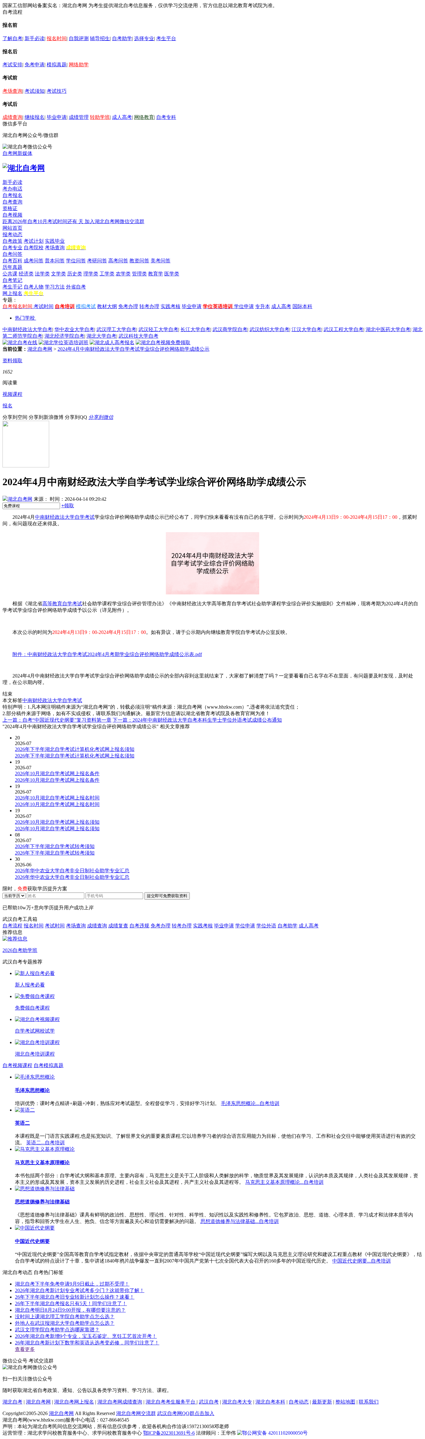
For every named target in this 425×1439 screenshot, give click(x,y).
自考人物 (34, 286)
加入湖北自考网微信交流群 (114, 221)
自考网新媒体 (17, 153)
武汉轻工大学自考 (158, 329)
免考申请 (34, 64)
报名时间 (57, 38)
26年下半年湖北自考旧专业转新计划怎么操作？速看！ (74, 1297)
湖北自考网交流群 (136, 1413)
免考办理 (128, 306)
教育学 (155, 273)
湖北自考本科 (270, 1401)
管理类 (139, 273)
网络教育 (144, 117)
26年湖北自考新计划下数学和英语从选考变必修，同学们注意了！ (87, 1342)
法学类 (42, 273)
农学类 (123, 273)
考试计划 (34, 241)
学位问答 (76, 260)
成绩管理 (79, 117)
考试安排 (12, 64)
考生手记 (12, 286)
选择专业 (144, 38)
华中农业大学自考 (74, 329)
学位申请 (244, 306)
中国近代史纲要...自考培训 (361, 1260)
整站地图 (345, 1401)
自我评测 (79, 38)
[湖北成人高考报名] (112, 342)
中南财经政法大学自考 (27, 329)
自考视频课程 (17, 1065)
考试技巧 (57, 91)
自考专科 (166, 117)
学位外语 (266, 925)
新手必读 (34, 38)
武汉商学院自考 (230, 329)
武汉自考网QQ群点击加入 (185, 1413)
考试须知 (34, 91)
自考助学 (122, 38)
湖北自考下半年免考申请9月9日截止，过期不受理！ (72, 1284)
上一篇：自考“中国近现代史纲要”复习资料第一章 (56, 720)
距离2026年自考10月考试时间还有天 (43, 221)
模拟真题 (57, 64)
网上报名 (12, 293)
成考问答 (34, 260)
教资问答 (139, 260)
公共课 (9, 273)
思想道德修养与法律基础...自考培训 (239, 1221)
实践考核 (170, 306)
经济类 (26, 273)
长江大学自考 (195, 329)
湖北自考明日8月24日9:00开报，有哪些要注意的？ (70, 1310)
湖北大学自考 (101, 336)
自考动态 (299, 1401)
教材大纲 (107, 306)
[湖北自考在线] (19, 342)
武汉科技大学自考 (138, 336)
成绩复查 (118, 925)
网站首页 (12, 228)
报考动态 (12, 234)
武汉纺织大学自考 (269, 329)
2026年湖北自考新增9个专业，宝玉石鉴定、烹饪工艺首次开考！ (86, 1336)
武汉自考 (209, 1401)
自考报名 (12, 195)
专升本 (262, 306)
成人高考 (122, 117)
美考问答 (160, 260)
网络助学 (79, 64)
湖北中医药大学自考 (388, 329)
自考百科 (12, 260)
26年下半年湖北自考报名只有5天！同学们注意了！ (71, 1303)
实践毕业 (55, 241)
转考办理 (149, 306)
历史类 (74, 273)
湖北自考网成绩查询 (119, 1401)
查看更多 (25, 1349)
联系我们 (369, 1401)
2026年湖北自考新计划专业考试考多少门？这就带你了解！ (79, 1290)
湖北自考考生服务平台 (171, 1401)
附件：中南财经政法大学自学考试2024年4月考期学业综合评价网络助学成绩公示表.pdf (107, 654)
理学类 (90, 273)
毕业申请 (57, 117)
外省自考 (76, 286)
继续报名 (34, 117)
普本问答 (55, 260)
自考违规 (139, 925)
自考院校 (34, 247)
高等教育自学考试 (62, 603)
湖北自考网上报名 (74, 1401)
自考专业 (12, 247)
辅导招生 (100, 38)
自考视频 (12, 215)
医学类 (171, 273)
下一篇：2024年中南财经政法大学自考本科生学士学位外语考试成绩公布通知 (197, 720)
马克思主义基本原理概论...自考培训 (284, 1182)
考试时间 (44, 306)
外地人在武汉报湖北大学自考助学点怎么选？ (64, 1323)
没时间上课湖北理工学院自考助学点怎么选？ (64, 1316)
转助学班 (100, 117)
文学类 (58, 273)
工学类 (107, 273)
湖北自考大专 (237, 1401)
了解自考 (12, 38)
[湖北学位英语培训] (63, 342)
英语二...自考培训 (45, 1142)
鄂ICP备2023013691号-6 (169, 1433)
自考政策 (12, 241)
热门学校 (25, 318)
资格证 (9, 208)
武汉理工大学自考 (116, 329)
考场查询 (12, 91)
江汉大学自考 (306, 329)
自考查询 (12, 201)
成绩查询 (12, 117)
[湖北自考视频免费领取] (163, 342)
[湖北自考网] (23, 168)
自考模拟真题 (48, 1065)
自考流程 (12, 925)
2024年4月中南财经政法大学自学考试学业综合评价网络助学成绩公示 (133, 349)
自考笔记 (12, 280)
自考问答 (12, 254)
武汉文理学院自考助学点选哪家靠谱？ (57, 1329)
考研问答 (97, 260)
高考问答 (118, 260)
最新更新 (322, 1401)
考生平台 (166, 38)
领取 (67, 505)
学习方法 (55, 286)
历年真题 (12, 267)
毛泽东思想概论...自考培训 (250, 1103)
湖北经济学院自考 (64, 336)
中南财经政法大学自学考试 (65, 517)
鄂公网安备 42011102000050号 (275, 1433)
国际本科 (302, 306)
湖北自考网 (39, 349)
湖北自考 (12, 1401)
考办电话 (12, 188)
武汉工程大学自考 (343, 329)
